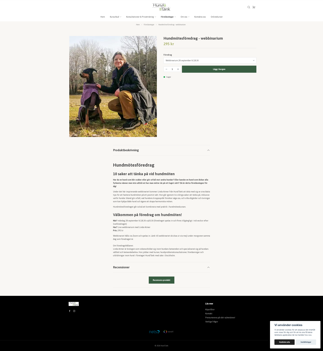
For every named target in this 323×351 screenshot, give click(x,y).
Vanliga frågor (211, 321)
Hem (138, 25)
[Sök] (248, 7)
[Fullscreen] (113, 86)
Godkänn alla (284, 342)
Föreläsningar (149, 25)
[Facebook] (70, 311)
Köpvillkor (210, 309)
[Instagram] (74, 311)
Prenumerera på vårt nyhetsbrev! (220, 317)
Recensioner (121, 267)
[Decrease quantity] (166, 69)
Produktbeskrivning (126, 150)
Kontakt (208, 313)
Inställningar (306, 342)
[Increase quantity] (178, 69)
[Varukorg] (253, 7)
